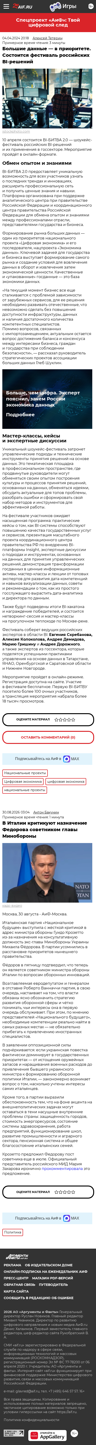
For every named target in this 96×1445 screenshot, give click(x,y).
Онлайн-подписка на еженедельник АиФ (45, 1272)
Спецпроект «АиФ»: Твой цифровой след (48, 22)
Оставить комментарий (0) (48, 737)
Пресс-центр (16, 1278)
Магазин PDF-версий (52, 1278)
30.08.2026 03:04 (16, 812)
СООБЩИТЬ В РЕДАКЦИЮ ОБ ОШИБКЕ (38, 1298)
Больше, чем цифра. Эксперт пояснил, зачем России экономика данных (43, 399)
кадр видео (12, 906)
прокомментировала (62, 1168)
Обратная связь (19, 1285)
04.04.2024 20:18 (15, 38)
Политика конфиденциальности (31, 1420)
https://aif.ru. (67, 1412)
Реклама (12, 1265)
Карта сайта (16, 1291)
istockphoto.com (16, 131)
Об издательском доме (48, 1265)
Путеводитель (53, 1285)
